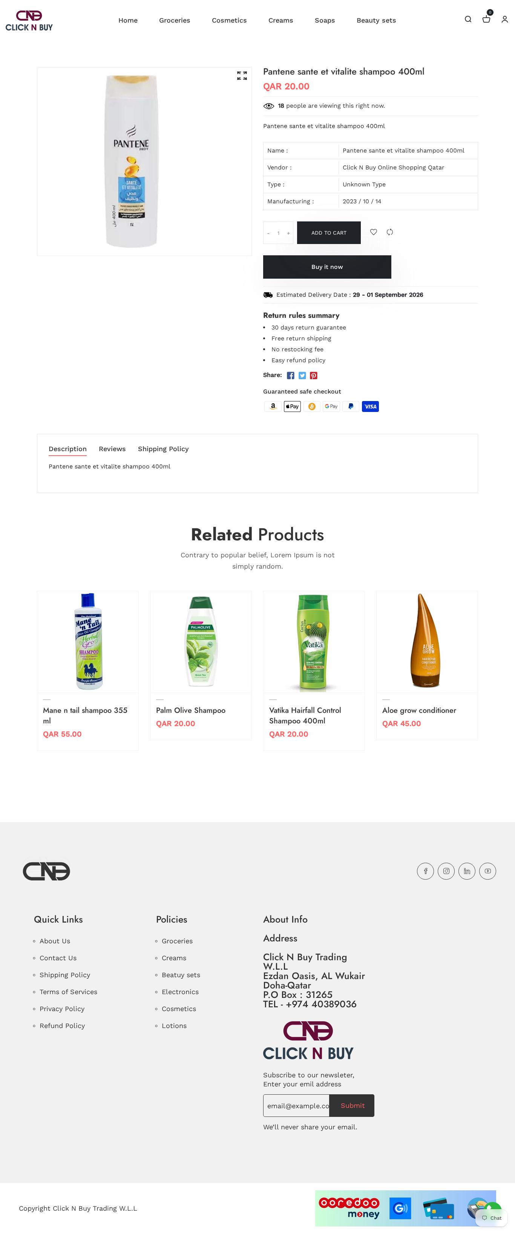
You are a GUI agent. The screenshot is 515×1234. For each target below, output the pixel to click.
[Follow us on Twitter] (302, 376)
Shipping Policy (163, 449)
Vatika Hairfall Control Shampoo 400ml (305, 715)
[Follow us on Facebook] (291, 376)
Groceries (174, 20)
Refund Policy (62, 1026)
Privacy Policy (62, 1009)
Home (128, 20)
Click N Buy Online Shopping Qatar (393, 167)
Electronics (180, 992)
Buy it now (327, 266)
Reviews (112, 449)
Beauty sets (376, 20)
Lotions (174, 1026)
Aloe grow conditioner (419, 710)
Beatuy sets (181, 975)
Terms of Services (68, 992)
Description (68, 449)
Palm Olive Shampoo (190, 710)
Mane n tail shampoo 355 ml (85, 715)
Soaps (325, 20)
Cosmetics (229, 20)
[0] (486, 20)
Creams (280, 20)
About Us (55, 941)
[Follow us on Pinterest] (314, 376)
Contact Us (58, 958)
